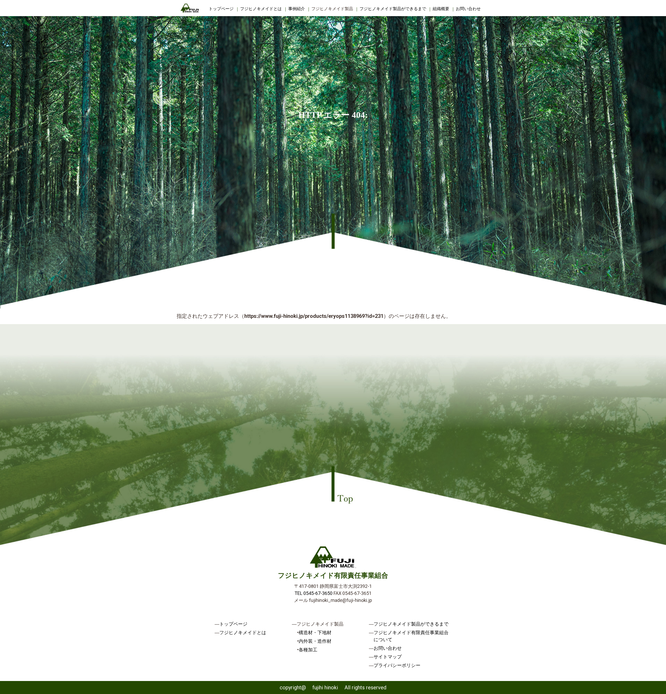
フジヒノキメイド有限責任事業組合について (411, 636)
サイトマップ (388, 656)
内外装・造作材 (315, 641)
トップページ (221, 8)
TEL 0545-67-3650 (313, 593)
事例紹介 (296, 8)
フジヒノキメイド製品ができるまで (393, 8)
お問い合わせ (468, 8)
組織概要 (441, 8)
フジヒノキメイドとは (261, 8)
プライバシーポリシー (397, 665)
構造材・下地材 (315, 632)
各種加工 (308, 649)
